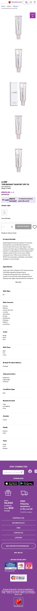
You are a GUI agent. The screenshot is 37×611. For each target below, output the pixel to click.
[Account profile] (31, 2)
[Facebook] (30, 471)
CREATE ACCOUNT (13, 200)
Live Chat (18, 537)
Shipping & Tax (18, 518)
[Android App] (26, 485)
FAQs (18, 527)
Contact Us (18, 532)
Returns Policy (18, 523)
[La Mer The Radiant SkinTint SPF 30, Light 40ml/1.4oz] (4, 212)
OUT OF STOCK (23, 226)
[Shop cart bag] (35, 2)
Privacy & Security (10, 589)
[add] (12, 227)
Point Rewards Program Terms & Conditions (18, 591)
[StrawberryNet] (15, 2)
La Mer (4, 182)
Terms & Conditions (25, 589)
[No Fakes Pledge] (28, 568)
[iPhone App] (11, 485)
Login (7, 200)
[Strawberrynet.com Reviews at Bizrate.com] (11, 569)
